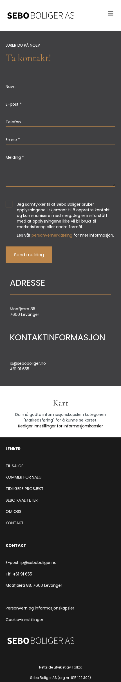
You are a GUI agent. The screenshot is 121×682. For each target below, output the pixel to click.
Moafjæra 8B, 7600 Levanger (34, 585)
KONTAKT (15, 523)
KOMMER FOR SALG (24, 477)
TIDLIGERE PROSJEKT (25, 488)
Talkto (77, 667)
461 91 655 (19, 369)
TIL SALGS (15, 466)
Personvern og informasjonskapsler (40, 608)
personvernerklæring (52, 235)
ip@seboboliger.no (28, 363)
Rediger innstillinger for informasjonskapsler (60, 426)
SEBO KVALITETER (22, 500)
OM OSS (13, 511)
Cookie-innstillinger (24, 619)
